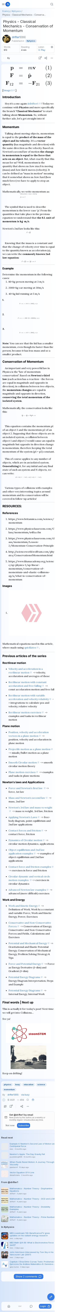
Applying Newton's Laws (23, 817)
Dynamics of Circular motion (25, 840)
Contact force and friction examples (30, 866)
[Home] (8, 1306)
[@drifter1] (6, 39)
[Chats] (31, 1306)
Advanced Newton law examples (27, 889)
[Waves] (20, 1306)
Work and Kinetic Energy (23, 905)
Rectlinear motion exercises (25, 712)
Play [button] (43, 50)
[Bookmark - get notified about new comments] (39, 58)
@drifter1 (32, 103)
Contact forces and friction (25, 830)
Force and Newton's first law (26, 788)
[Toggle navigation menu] (3, 4)
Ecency (6, 11)
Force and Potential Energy (25, 963)
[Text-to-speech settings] (52, 47)
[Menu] (52, 58)
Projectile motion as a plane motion (29, 749)
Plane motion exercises (22, 772)
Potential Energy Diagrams (24, 977)
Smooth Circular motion (23, 762)
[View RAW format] (5, 1106)
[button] (3, 1100)
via (25, 1094)
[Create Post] (51, 1297)
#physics (16, 11)
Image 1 (7, 90)
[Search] (51, 4)
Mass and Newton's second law (27, 797)
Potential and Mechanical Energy (28, 943)
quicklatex (30, 647)
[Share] (45, 58)
